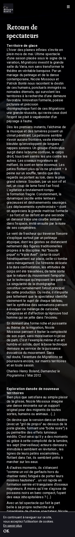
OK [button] (6, 531)
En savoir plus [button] (12, 525)
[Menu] (68, 6)
